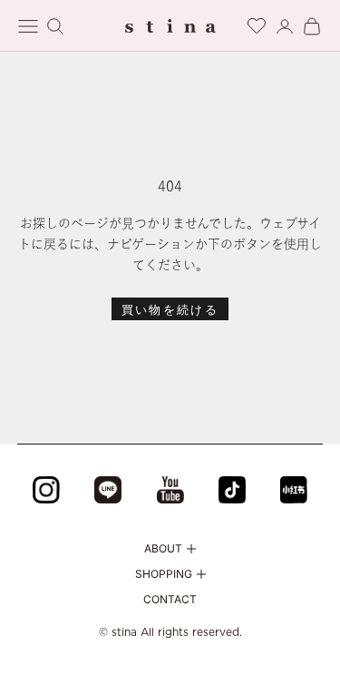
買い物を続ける (170, 309)
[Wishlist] (256, 23)
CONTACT (170, 599)
